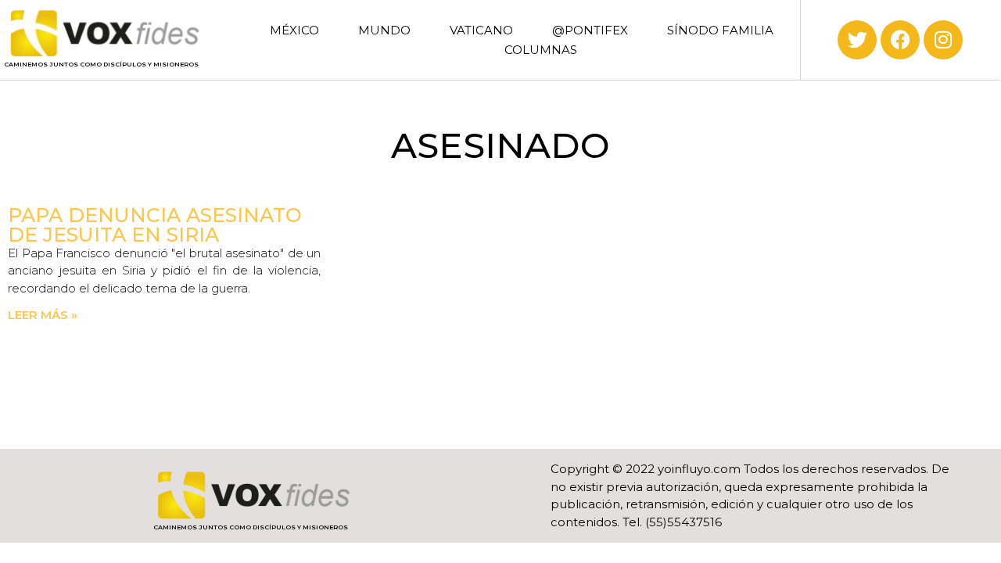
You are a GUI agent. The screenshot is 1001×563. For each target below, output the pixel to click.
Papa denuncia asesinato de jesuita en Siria (155, 224)
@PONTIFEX (590, 30)
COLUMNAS (540, 49)
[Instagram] (943, 39)
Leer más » (42, 314)
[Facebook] (900, 39)
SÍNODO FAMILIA (720, 30)
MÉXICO (294, 30)
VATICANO (481, 30)
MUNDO (384, 30)
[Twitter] (857, 39)
